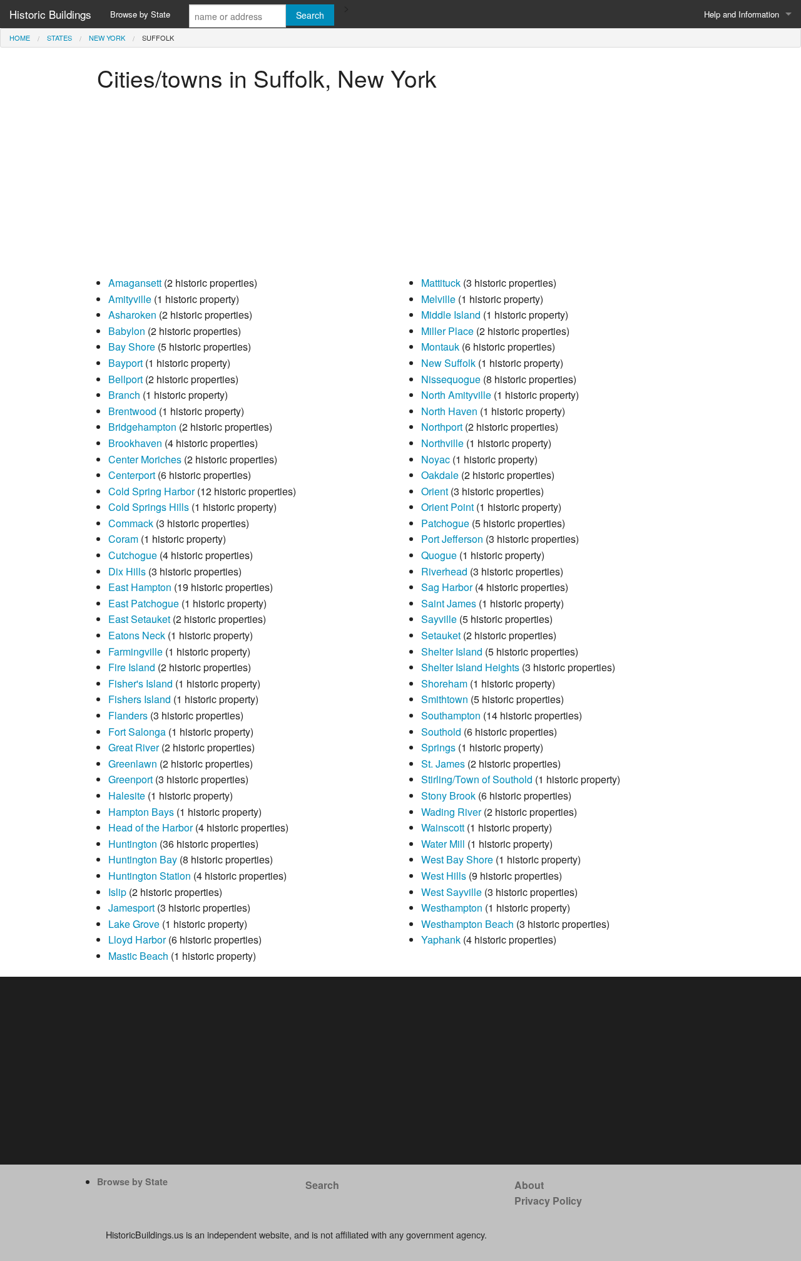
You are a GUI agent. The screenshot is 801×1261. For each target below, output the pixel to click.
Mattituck (441, 282)
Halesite (126, 795)
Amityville (129, 299)
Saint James (448, 603)
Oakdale (440, 475)
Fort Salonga (137, 731)
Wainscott (442, 827)
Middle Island (451, 314)
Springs (438, 747)
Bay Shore (131, 346)
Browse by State (140, 14)
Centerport (131, 475)
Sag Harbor (446, 587)
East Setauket (139, 619)
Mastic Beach (138, 956)
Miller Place (447, 331)
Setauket (441, 635)
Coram (123, 539)
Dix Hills (127, 571)
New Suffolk (448, 363)
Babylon (126, 331)
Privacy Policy (548, 1200)
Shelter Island (451, 651)
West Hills (443, 875)
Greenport (130, 779)
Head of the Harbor (150, 827)
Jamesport (131, 907)
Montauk (440, 346)
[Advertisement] (400, 187)
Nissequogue (451, 379)
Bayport (125, 363)
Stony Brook (448, 795)
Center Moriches (144, 459)
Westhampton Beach (467, 924)
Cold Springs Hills (148, 507)
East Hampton (139, 587)
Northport (441, 426)
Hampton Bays (141, 812)
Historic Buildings (50, 14)
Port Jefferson (452, 539)
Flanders (128, 715)
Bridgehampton (142, 426)
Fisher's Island (140, 683)
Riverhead (444, 571)
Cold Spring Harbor (151, 491)
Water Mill (443, 843)
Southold (441, 731)
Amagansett (134, 282)
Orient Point (447, 507)
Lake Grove (134, 924)
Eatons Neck (136, 635)
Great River (133, 747)
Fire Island (131, 667)
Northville (442, 443)
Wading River (451, 812)
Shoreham (444, 683)
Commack (130, 523)
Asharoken (132, 314)
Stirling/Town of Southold (477, 779)
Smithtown (444, 699)
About (529, 1185)
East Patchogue (143, 603)
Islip (117, 892)
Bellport (125, 379)
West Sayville (451, 892)
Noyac (435, 459)
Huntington (132, 843)
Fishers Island (139, 699)
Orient (434, 491)
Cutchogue (132, 555)
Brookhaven (135, 443)
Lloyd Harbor (137, 939)
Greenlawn (132, 763)
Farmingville (135, 651)
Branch (124, 395)
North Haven (449, 411)
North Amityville (456, 395)
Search (322, 1185)
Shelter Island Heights (470, 667)
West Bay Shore (457, 859)
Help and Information (741, 14)
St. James (443, 763)
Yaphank (441, 939)
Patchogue (445, 523)
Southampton (451, 715)
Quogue (439, 555)
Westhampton (451, 907)
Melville (438, 299)
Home (19, 38)
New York (107, 38)
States (59, 38)
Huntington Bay (142, 859)
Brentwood (132, 411)
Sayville (439, 619)
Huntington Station (149, 875)
